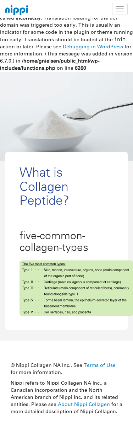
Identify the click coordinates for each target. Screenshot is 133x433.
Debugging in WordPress (93, 46)
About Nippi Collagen (84, 404)
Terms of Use (100, 365)
